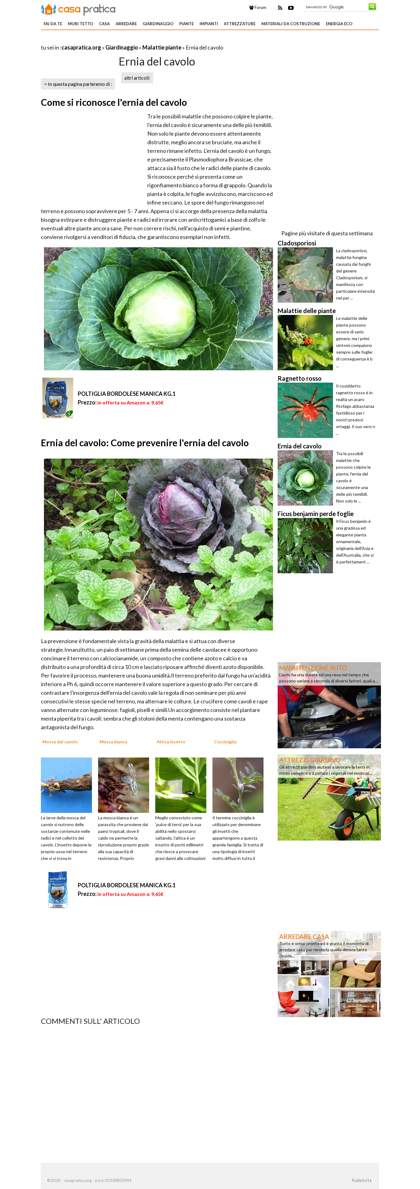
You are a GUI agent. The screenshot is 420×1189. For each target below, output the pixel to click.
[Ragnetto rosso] (307, 410)
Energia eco (339, 23)
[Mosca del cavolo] (68, 784)
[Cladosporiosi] (307, 275)
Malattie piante (161, 47)
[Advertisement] (113, 40)
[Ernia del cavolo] (307, 478)
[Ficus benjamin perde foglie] (307, 545)
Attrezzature (240, 23)
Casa (104, 23)
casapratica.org (81, 47)
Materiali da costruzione (290, 23)
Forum (260, 7)
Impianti (209, 23)
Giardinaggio (158, 23)
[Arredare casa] (329, 973)
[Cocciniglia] (240, 784)
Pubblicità (361, 1180)
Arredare (126, 23)
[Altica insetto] (183, 784)
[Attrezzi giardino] (329, 796)
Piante (186, 23)
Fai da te (53, 23)
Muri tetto (80, 23)
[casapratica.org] (78, 8)
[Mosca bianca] (125, 784)
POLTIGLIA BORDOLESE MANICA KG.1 (127, 393)
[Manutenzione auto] (329, 704)
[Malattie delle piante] (307, 342)
